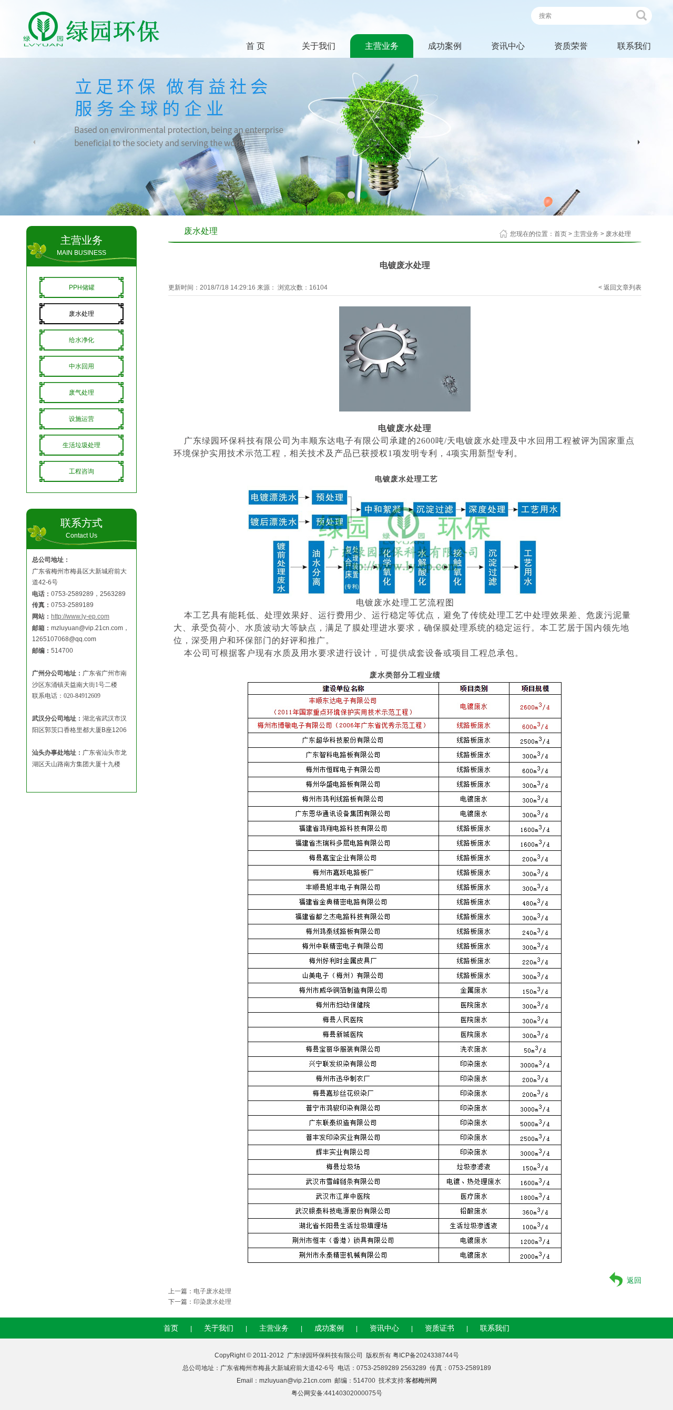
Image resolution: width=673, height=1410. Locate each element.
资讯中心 (508, 46)
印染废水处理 (212, 1301)
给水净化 (81, 340)
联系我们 (634, 46)
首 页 (255, 46)
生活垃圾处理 (81, 445)
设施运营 (81, 419)
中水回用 (81, 366)
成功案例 (445, 46)
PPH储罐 (82, 287)
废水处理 (81, 313)
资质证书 (439, 1328)
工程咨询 (81, 471)
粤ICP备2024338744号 (426, 1355)
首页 (560, 234)
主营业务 (382, 46)
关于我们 (318, 46)
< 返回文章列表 (619, 287)
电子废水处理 (212, 1291)
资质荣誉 (571, 46)
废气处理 (81, 392)
